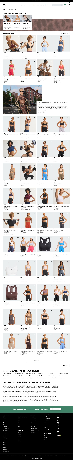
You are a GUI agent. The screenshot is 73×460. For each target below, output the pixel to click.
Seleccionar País (56, 455)
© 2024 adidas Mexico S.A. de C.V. (36, 458)
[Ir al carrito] (69, 5)
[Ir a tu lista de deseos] (67, 5)
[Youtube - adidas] (63, 431)
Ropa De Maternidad (29, 377)
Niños (30, 5)
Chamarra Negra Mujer (52, 377)
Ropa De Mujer (39, 373)
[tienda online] (4, 4)
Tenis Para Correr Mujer (41, 375)
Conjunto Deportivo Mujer (19, 377)
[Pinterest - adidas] (63, 426)
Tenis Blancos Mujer (7, 373)
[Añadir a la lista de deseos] (18, 37)
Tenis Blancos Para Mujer (30, 373)
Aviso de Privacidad (62, 455)
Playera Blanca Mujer (63, 375)
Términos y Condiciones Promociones (36, 455)
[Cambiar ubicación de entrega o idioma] (70, 3)
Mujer (21, 5)
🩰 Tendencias (36, 5)
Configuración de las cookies (12, 455)
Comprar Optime (41, 112)
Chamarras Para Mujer (19, 375)
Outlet (46, 5)
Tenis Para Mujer (6, 377)
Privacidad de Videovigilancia (48, 455)
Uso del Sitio (28, 455)
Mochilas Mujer (29, 375)
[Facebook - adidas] (63, 417)
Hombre (25, 5)
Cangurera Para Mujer (63, 373)
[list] (31, 33)
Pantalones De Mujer (63, 377)
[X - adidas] (63, 423)
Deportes (42, 5)
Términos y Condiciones (21, 455)
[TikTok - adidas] (63, 429)
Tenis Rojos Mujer (51, 375)
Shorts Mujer (50, 373)
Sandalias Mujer (6, 375)
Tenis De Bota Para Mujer (41, 377)
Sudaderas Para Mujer (19, 373)
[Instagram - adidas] (63, 420)
